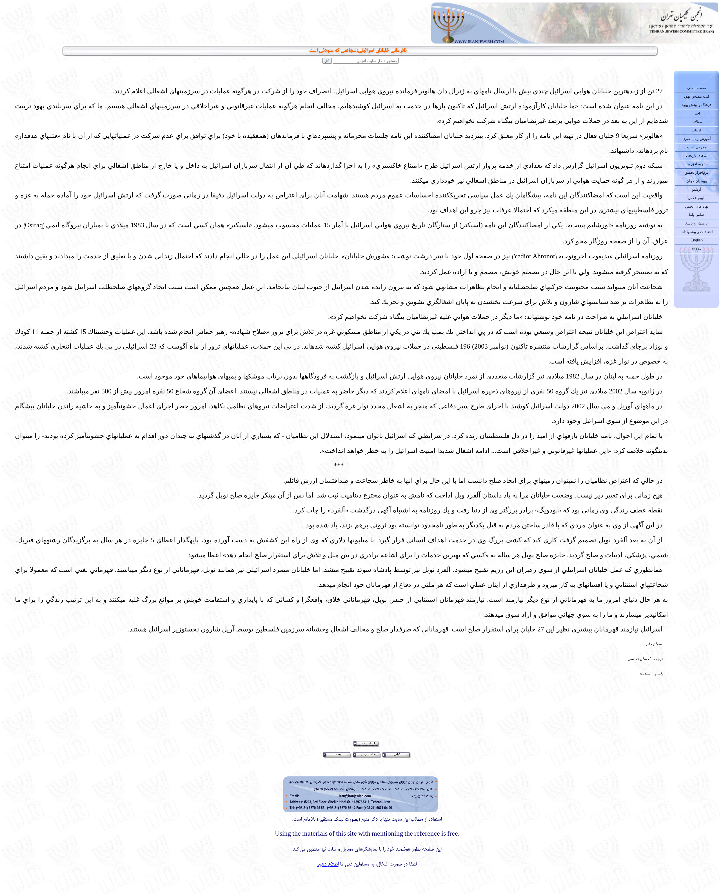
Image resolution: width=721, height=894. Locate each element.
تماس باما (696, 215)
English (697, 240)
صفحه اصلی (696, 88)
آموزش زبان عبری (696, 138)
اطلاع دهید (328, 864)
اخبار (696, 113)
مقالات (696, 122)
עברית (697, 248)
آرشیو (696, 189)
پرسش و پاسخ (696, 223)
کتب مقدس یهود (696, 96)
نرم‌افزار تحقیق (696, 172)
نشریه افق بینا (697, 164)
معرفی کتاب (696, 147)
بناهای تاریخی (696, 155)
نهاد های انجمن (696, 206)
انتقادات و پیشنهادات (696, 232)
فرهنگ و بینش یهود (696, 105)
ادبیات (696, 130)
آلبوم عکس (697, 198)
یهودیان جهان (696, 181)
